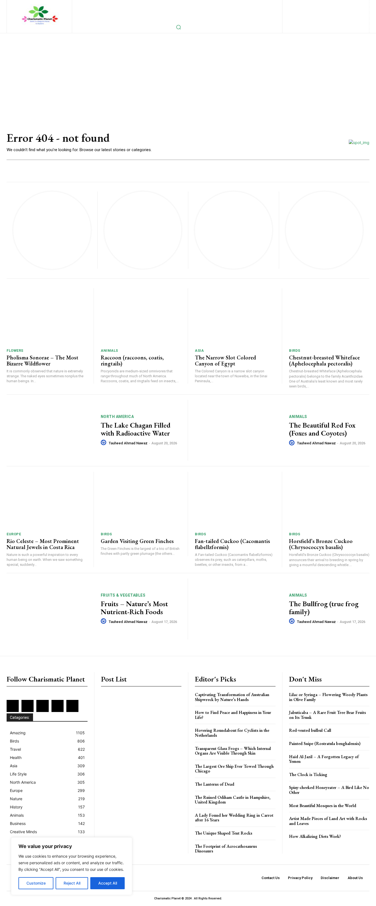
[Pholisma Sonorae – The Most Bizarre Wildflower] (47, 316)
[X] (321, 13)
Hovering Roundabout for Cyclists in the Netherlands (232, 732)
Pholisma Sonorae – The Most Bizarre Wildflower (42, 360)
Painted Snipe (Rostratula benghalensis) (325, 743)
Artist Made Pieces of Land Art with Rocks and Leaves (328, 821)
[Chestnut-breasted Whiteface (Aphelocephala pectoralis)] (329, 316)
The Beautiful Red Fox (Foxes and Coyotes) (322, 429)
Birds (294, 350)
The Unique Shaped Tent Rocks (223, 833)
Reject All (72, 883)
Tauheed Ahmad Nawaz (128, 443)
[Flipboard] (311, 4)
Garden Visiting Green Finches (137, 541)
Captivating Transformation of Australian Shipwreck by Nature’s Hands (232, 697)
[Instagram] (320, 4)
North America (117, 417)
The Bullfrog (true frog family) (323, 607)
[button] (178, 27)
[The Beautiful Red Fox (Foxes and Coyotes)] (238, 430)
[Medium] (338, 4)
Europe (14, 534)
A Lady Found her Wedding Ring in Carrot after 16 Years (234, 817)
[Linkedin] (329, 4)
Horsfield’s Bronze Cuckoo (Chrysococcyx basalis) (321, 544)
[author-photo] (104, 443)
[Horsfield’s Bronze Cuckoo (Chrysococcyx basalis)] (329, 500)
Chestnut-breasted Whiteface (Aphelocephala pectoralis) (324, 360)
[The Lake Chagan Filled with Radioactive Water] (50, 430)
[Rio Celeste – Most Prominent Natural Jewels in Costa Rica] (47, 500)
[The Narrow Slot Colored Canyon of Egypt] (235, 316)
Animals (109, 350)
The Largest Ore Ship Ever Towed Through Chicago (234, 768)
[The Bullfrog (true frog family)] (238, 608)
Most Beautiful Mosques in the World (322, 805)
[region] (71, 866)
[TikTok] (312, 13)
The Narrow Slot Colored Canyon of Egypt (225, 360)
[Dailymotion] (293, 4)
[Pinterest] (347, 4)
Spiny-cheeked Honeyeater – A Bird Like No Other (329, 790)
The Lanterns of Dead (214, 784)
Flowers (15, 350)
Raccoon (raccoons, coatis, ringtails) (132, 360)
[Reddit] (356, 4)
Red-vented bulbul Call (310, 730)
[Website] (330, 13)
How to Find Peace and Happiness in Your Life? (233, 715)
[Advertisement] (188, 74)
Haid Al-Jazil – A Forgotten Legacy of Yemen (324, 759)
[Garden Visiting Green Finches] (141, 500)
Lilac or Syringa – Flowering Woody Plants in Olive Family (328, 697)
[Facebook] (302, 4)
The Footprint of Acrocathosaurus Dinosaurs (226, 848)
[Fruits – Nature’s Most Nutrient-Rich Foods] (50, 608)
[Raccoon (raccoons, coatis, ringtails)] (141, 316)
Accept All (107, 883)
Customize (36, 883)
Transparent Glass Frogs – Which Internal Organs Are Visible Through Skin (233, 751)
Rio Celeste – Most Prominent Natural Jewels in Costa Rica (43, 544)
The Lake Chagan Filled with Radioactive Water (135, 429)
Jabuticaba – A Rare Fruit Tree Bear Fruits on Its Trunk (327, 715)
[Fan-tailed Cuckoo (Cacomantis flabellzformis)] (235, 500)
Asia (199, 350)
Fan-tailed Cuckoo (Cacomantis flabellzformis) (232, 544)
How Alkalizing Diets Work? (315, 836)
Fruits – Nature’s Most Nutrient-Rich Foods (134, 607)
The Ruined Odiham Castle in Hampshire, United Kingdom (232, 799)
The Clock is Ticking (308, 774)
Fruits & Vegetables (123, 595)
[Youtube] (339, 13)
